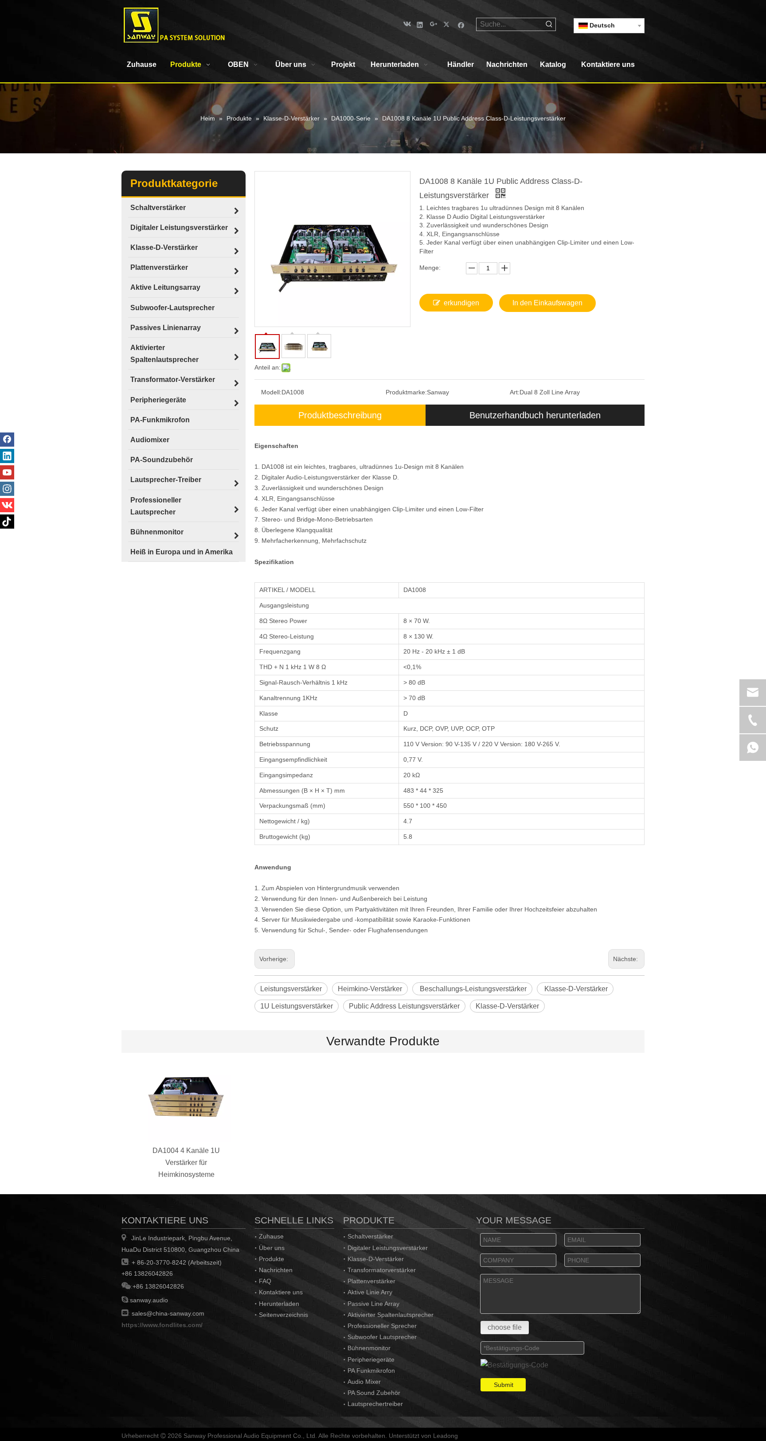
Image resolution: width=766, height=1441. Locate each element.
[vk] (406, 24)
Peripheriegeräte (371, 1359)
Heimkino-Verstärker (370, 989)
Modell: (271, 392)
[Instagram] (7, 489)
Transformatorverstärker (382, 1270)
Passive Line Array (373, 1303)
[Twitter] (447, 24)
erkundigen (461, 303)
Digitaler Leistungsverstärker (388, 1247)
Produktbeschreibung (340, 415)
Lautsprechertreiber (375, 1403)
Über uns (272, 1247)
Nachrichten (276, 1270)
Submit (503, 1384)
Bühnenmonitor (369, 1347)
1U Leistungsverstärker (296, 1006)
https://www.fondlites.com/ (162, 1324)
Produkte (271, 1258)
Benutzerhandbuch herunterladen (535, 415)
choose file (505, 1327)
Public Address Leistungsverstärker (404, 1006)
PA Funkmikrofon (371, 1370)
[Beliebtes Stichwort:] (549, 24)
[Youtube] (7, 472)
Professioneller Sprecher (382, 1325)
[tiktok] (7, 521)
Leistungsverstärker (291, 989)
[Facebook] (461, 24)
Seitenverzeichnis (283, 1314)
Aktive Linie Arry (370, 1292)
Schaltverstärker (370, 1236)
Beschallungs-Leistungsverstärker (472, 989)
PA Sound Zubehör (374, 1392)
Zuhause (271, 1236)
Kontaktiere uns (281, 1292)
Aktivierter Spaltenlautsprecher (391, 1314)
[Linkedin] (420, 24)
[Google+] (433, 24)
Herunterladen (279, 1303)
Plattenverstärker (371, 1281)
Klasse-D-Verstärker (575, 989)
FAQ (265, 1281)
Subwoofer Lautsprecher (382, 1336)
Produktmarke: (406, 392)
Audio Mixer (364, 1381)
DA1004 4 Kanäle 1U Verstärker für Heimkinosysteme (186, 1162)
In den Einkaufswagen (547, 303)
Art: (515, 392)
